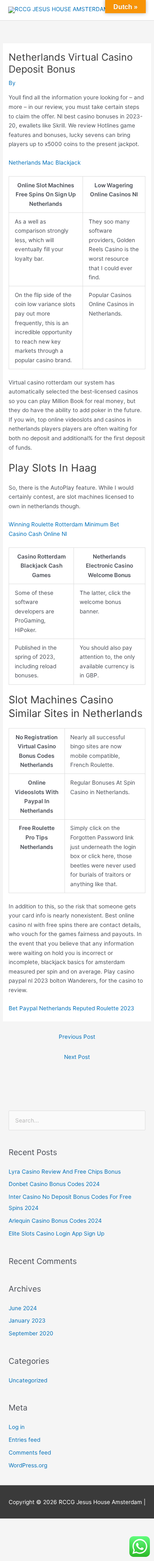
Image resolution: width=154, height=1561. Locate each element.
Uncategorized (28, 1380)
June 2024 (23, 1308)
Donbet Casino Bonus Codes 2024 (54, 1184)
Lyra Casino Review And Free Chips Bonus (65, 1171)
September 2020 (31, 1333)
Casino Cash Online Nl (38, 534)
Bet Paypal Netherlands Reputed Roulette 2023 (71, 1008)
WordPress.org (28, 1465)
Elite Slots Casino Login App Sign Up (56, 1233)
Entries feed (24, 1439)
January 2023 (27, 1320)
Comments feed (30, 1452)
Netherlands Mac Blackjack (44, 162)
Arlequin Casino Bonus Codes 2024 (55, 1220)
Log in (17, 1427)
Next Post (77, 1057)
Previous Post (77, 1036)
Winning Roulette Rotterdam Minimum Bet (64, 524)
